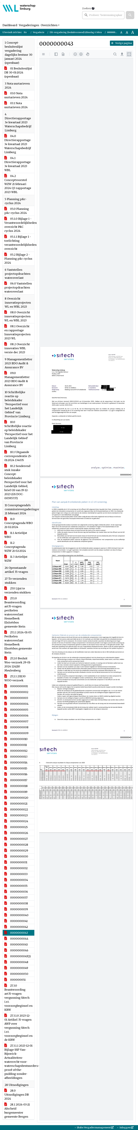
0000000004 (18, 703)
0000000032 (18, 868)
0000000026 (18, 833)
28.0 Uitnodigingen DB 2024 (16, 1094)
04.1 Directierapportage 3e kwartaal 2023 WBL (17, 164)
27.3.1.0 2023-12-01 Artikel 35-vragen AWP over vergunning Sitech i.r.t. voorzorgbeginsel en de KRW (18, 1027)
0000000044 (18, 938)
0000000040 (18, 915)
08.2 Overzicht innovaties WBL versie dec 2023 (17, 348)
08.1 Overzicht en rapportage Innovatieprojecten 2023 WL (17, 332)
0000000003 (18, 698)
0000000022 (18, 809)
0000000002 (18, 692)
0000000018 (18, 786)
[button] (130, 15)
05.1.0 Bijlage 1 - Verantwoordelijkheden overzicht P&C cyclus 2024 (19, 224)
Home (27, 32)
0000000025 (18, 827)
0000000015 (18, 768)
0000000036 (18, 891)
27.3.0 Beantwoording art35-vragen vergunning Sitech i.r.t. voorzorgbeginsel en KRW (18, 997)
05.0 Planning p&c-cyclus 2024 (16, 211)
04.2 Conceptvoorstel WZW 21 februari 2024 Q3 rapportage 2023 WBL (17, 184)
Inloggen (125, 1127)
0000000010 (18, 739)
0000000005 (18, 709)
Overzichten (49, 25)
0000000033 (18, 874)
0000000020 (18, 797)
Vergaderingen (29, 25)
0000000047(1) (20, 956)
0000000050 (18, 974)
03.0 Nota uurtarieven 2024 (16, 95)
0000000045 (18, 944)
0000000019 (18, 792)
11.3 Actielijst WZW (15, 558)
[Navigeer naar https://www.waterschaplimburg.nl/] (19, 12)
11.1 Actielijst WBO (15, 535)
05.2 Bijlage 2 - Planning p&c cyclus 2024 (18, 258)
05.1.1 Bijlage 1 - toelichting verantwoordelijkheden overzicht (19, 242)
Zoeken (86, 8)
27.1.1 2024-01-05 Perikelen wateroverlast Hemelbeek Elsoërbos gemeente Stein (18, 642)
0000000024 (18, 821)
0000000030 (18, 856)
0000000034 (18, 880)
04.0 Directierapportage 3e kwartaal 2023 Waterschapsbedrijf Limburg (17, 144)
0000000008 (18, 727)
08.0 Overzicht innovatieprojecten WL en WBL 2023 (17, 316)
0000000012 (18, 750)
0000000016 (18, 774)
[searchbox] (103, 15)
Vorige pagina (123, 43)
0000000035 (18, 885)
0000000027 (18, 838)
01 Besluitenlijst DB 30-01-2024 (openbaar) (18, 72)
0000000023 (18, 815)
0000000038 (18, 903)
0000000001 (18, 686)
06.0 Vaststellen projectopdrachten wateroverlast (18, 287)
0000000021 (18, 803)
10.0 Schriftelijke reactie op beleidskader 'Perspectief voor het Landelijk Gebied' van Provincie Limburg (18, 434)
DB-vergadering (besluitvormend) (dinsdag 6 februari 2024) (80, 32)
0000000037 (18, 897)
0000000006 (18, 715)
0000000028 (18, 844)
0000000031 (18, 862)
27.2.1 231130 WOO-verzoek (15, 678)
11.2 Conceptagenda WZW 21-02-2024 (15, 547)
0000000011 (18, 745)
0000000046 (18, 950)
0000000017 (18, 780)
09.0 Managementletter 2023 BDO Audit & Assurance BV (17, 379)
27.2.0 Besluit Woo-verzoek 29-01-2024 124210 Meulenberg (17, 664)
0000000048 (18, 962)
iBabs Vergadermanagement (93, 1127)
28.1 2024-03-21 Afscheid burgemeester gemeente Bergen (17, 1110)
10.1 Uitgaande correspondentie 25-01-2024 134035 (18, 456)
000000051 (17, 979)
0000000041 (18, 921)
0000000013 (18, 756)
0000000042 (18, 927)
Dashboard (10, 25)
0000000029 (18, 850)
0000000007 (18, 721)
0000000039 (18, 909)
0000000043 (18, 932)
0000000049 (18, 968)
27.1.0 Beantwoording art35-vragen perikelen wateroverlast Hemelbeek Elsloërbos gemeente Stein (14, 612)
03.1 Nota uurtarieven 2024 (16, 105)
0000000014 (18, 762)
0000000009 (18, 733)
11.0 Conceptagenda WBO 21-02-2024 (18, 523)
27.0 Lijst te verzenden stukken (17, 590)
